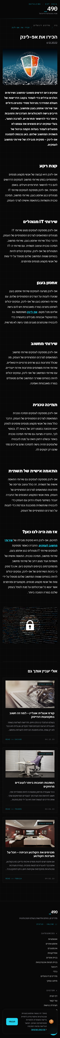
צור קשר (53, 1000)
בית (55, 25)
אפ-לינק (32, 312)
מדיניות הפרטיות (38, 1029)
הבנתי (12, 1021)
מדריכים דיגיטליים (42, 25)
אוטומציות (52, 939)
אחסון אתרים (51, 943)
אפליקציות (52, 953)
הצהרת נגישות (50, 1005)
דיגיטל (54, 967)
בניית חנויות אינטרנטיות (46, 962)
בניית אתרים (51, 957)
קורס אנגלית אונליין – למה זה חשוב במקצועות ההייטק (32, 715)
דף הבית (53, 996)
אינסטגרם (52, 948)
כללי (55, 971)
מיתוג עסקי (52, 980)
